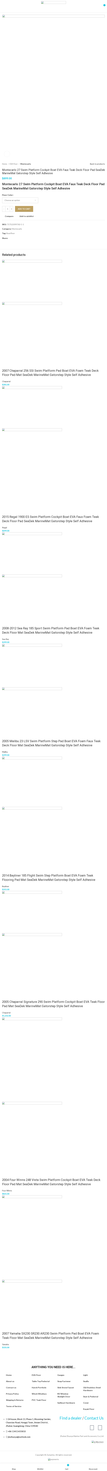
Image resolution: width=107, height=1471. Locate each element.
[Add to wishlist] (27, 365)
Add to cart (24, 209)
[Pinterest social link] (16, 238)
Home (4, 164)
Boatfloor (10, 233)
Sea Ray (5, 639)
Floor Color (7, 195)
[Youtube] (100, 1427)
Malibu (5, 752)
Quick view (12, 365)
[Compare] (20, 365)
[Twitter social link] (13, 238)
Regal (4, 527)
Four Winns (7, 1190)
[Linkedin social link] (19, 238)
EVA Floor (14, 164)
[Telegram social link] (23, 238)
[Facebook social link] (10, 238)
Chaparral (6, 381)
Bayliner (5, 886)
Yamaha (5, 1344)
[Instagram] (91, 1427)
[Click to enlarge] (7, 154)
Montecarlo (25, 164)
